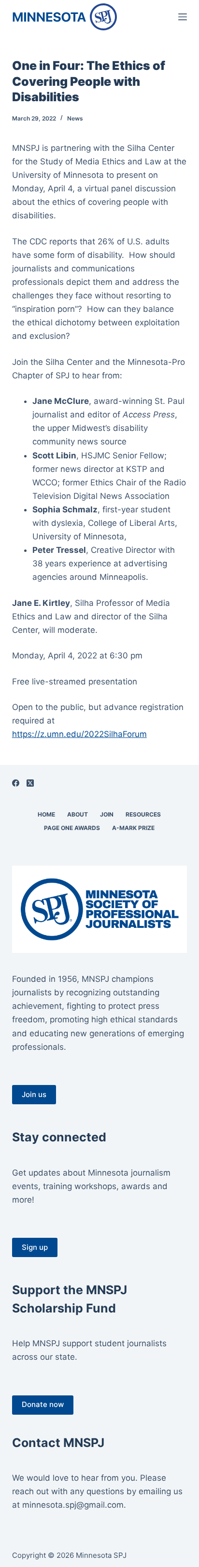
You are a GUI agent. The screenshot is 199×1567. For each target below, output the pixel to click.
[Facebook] (15, 783)
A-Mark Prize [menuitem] (133, 827)
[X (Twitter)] (30, 783)
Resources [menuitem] (143, 814)
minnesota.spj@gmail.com (73, 1505)
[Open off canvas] (182, 17)
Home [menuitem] (46, 814)
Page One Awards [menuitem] (72, 827)
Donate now (43, 1404)
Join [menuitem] (107, 814)
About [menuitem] (77, 814)
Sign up (35, 1247)
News (75, 118)
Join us (34, 1094)
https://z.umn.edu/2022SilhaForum (79, 734)
